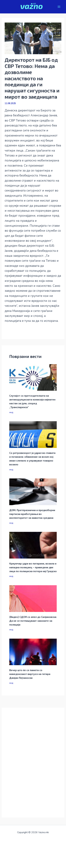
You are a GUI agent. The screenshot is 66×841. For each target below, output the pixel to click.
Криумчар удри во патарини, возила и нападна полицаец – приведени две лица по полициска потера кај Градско (33, 567)
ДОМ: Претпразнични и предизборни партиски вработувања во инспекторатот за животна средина (32, 514)
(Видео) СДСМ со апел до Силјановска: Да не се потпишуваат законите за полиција (33, 620)
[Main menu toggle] (59, 7)
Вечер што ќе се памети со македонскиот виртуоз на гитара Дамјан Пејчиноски (29, 674)
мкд (11, 412)
